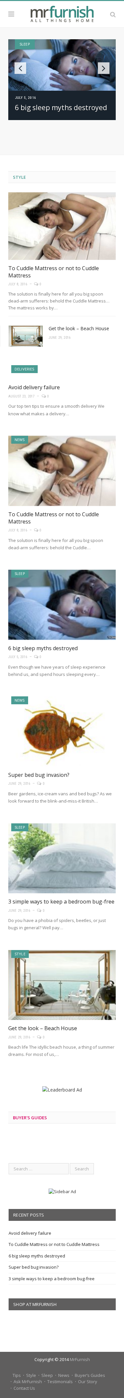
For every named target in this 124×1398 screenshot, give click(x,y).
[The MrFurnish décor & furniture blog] (62, 13)
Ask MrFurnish (28, 1381)
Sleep (25, 44)
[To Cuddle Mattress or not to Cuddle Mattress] (62, 226)
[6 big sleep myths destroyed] (62, 605)
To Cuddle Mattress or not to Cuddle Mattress (54, 1244)
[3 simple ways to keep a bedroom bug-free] (62, 858)
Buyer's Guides (30, 1118)
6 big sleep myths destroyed (61, 107)
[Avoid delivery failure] (62, 372)
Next (103, 68)
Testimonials (60, 1381)
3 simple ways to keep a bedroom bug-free (61, 901)
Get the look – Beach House (79, 328)
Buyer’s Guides (90, 1375)
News (20, 439)
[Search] (113, 14)
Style (19, 177)
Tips (17, 1375)
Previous (20, 68)
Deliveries (24, 368)
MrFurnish (80, 1359)
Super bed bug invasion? (38, 774)
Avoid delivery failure (34, 387)
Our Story (87, 1381)
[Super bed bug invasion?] (62, 731)
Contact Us (24, 1388)
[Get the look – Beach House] (62, 985)
